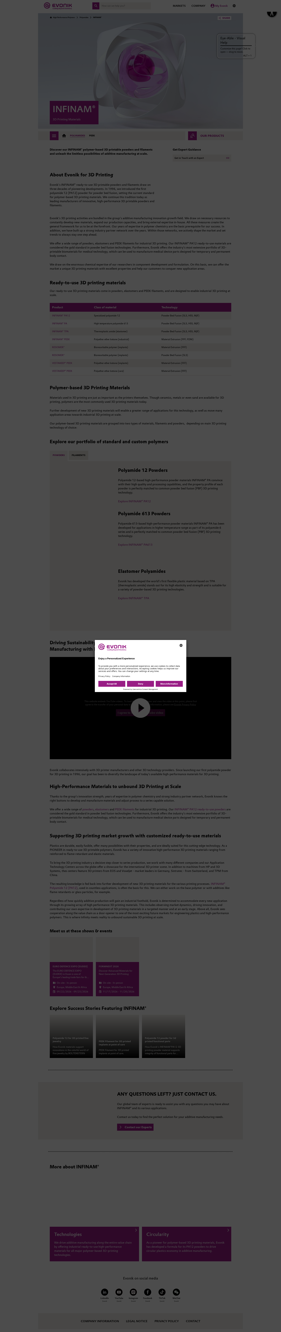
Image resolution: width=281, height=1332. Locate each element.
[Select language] (181, 645)
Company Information (121, 676)
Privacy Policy (104, 676)
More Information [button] (169, 683)
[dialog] (140, 666)
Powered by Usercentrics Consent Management (140, 689)
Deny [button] (140, 683)
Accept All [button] (112, 683)
